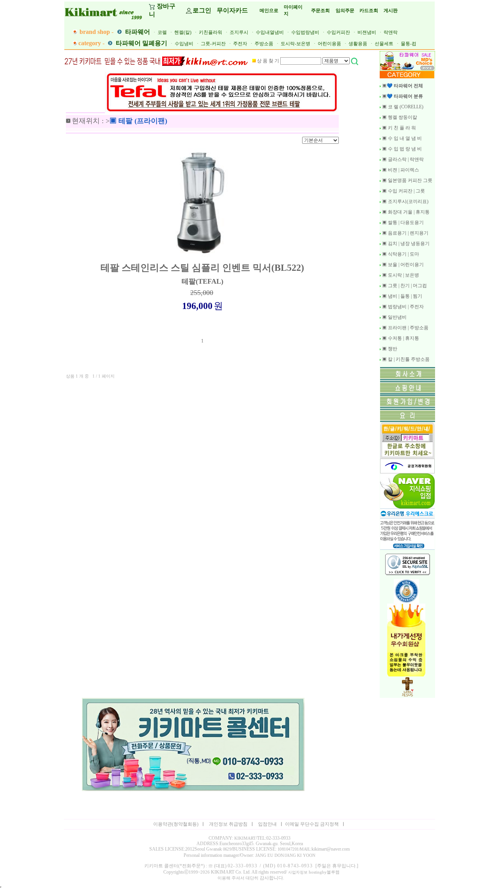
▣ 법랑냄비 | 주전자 (402, 306)
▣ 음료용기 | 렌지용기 (404, 233)
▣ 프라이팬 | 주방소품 (404, 327)
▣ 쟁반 (389, 348)
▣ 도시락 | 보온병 (400, 275)
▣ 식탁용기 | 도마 (400, 254)
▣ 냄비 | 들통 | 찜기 (401, 296)
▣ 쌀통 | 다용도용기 (402, 222)
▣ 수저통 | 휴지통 (400, 338)
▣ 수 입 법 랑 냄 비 (401, 149)
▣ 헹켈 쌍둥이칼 (399, 117)
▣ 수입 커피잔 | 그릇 (403, 191)
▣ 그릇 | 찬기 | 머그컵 (404, 285)
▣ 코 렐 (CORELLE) (402, 106)
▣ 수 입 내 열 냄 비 (401, 138)
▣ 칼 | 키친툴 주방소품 (405, 359)
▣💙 (402, 85)
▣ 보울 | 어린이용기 (402, 264)
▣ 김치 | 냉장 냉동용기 (405, 243)
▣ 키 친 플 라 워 (398, 128)
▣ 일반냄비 (394, 317)
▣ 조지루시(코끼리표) (404, 201)
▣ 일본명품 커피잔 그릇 (406, 180)
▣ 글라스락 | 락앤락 (402, 159)
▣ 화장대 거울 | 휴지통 (405, 212)
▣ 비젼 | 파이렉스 (400, 170)
